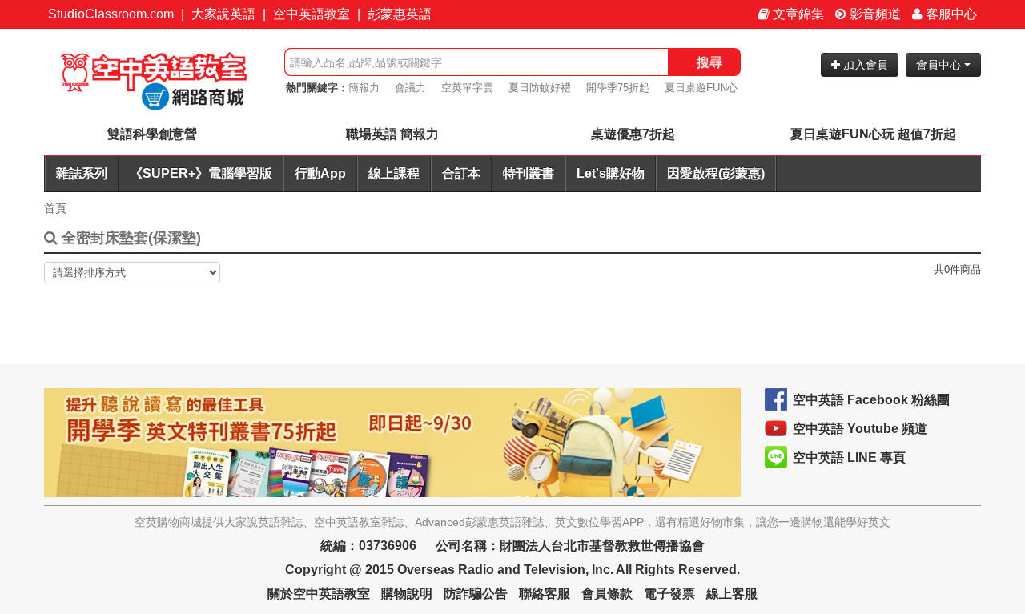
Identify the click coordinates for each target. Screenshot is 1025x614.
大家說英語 (223, 14)
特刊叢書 (528, 173)
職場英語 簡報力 (392, 134)
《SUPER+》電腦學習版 (201, 173)
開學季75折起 (617, 88)
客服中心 (949, 14)
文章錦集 (797, 14)
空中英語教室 (311, 14)
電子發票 (669, 593)
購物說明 (406, 593)
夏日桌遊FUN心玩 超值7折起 (873, 134)
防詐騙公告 (476, 593)
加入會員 (864, 64)
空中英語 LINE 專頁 (849, 457)
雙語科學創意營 (152, 134)
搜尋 (709, 62)
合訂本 (461, 173)
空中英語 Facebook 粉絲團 (871, 400)
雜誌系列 (81, 173)
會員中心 (940, 64)
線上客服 (732, 593)
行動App (320, 173)
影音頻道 (873, 14)
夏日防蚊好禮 (539, 88)
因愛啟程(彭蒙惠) (716, 173)
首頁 (55, 208)
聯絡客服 (544, 593)
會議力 (410, 88)
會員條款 (607, 593)
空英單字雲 (467, 88)
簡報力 (364, 88)
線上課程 (394, 173)
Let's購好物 (611, 173)
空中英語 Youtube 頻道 (860, 428)
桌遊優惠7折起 (633, 134)
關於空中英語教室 (318, 593)
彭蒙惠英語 (400, 14)
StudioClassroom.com (111, 14)
